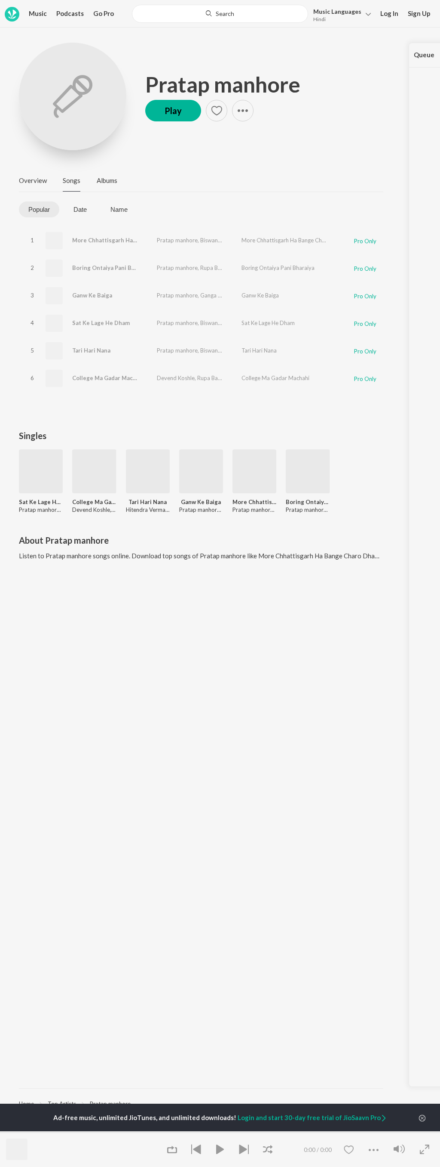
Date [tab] (80, 209)
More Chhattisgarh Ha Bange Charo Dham (129, 240)
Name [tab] (119, 209)
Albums (107, 180)
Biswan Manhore (221, 240)
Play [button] (173, 110)
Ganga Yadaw (217, 295)
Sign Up (419, 13)
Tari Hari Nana (91, 350)
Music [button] (38, 13)
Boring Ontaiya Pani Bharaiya (111, 267)
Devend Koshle (176, 378)
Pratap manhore (222, 84)
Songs (71, 180)
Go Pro (103, 13)
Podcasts (70, 13)
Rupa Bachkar (217, 267)
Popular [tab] (39, 209)
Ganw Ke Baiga (92, 295)
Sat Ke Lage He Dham (101, 322)
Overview (33, 180)
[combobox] (220, 13)
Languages (337, 11)
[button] (340, 14)
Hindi (319, 19)
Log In (389, 13)
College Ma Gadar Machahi (108, 378)
